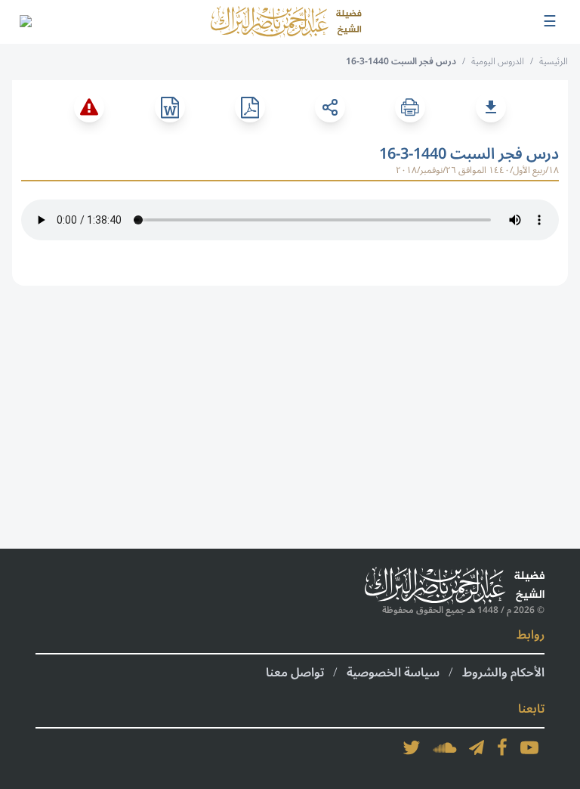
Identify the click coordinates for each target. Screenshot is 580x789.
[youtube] (529, 747)
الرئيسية (553, 61)
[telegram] (476, 747)
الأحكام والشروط (503, 672)
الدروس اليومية (497, 61)
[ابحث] (25, 22)
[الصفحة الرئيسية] (286, 22)
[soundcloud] (445, 747)
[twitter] (412, 747)
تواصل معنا (295, 672)
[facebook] (502, 747)
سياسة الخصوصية (393, 672)
